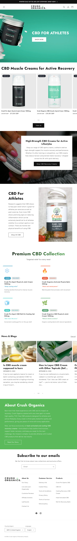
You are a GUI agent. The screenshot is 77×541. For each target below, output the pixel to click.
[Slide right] (43, 120)
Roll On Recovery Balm (63, 502)
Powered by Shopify (23, 536)
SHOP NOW (39, 39)
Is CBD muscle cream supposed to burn (15, 367)
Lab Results (25, 502)
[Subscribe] (53, 467)
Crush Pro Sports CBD (63, 482)
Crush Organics (13, 536)
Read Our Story (13, 442)
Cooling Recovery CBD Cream (63, 492)
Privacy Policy (43, 495)
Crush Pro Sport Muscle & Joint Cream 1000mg (16, 111)
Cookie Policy (43, 487)
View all (38, 125)
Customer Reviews (28, 493)
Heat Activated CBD (62, 497)
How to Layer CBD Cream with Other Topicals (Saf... (53, 367)
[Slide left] (34, 120)
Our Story (25, 482)
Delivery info (43, 482)
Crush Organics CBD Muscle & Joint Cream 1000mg (53, 111)
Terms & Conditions (45, 491)
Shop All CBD (16, 235)
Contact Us (25, 506)
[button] (4, 7)
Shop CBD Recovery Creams (47, 164)
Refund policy (43, 504)
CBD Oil (58, 487)
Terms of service (44, 499)
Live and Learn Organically (26, 488)
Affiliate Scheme (27, 497)
